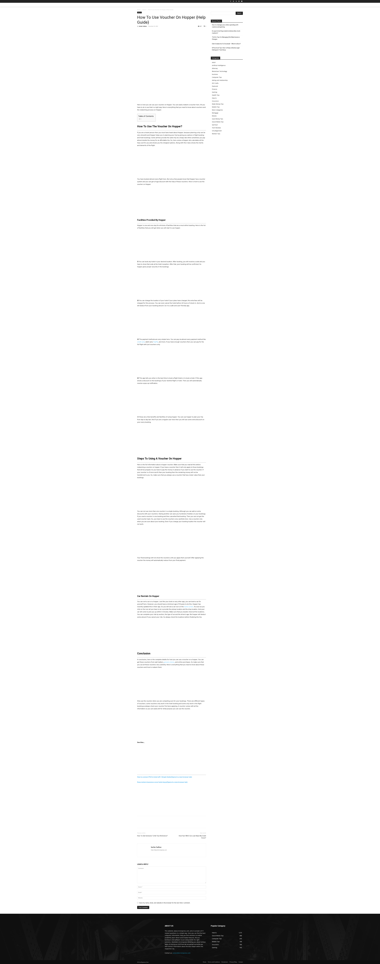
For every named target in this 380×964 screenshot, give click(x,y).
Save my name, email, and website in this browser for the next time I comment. (164, 903)
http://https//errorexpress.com (159, 850)
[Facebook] (231, 1)
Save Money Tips (217, 119)
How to (144, 9)
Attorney (215, 68)
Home (139, 9)
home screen (188, 607)
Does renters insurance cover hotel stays (162, 782)
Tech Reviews (216, 128)
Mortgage (215, 113)
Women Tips (216, 134)
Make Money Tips (218, 104)
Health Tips (215, 95)
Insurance (215, 101)
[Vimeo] (239, 1)
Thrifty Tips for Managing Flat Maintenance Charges (226, 38)
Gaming (214, 92)
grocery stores (169, 662)
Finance (214, 89)
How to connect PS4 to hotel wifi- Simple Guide (164, 777)
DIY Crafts (215, 83)
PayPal (155, 342)
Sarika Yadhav (143, 26)
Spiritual (215, 125)
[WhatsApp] (153, 31)
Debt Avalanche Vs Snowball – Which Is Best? (226, 44)
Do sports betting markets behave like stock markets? (226, 32)
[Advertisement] (171, 89)
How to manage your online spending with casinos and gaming (225, 26)
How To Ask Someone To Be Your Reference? (152, 836)
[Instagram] (233, 1)
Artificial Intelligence (219, 65)
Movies (214, 116)
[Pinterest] (148, 31)
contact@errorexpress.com (181, 953)
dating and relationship (220, 80)
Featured (215, 86)
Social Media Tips (218, 122)
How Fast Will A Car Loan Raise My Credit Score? (192, 837)
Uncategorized (217, 131)
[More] (157, 31)
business (215, 74)
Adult (214, 62)
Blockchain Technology (219, 71)
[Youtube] (242, 1)
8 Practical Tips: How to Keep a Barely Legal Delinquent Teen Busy (225, 49)
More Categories (217, 110)
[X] (236, 1)
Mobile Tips (216, 107)
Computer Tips (217, 77)
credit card (141, 342)
